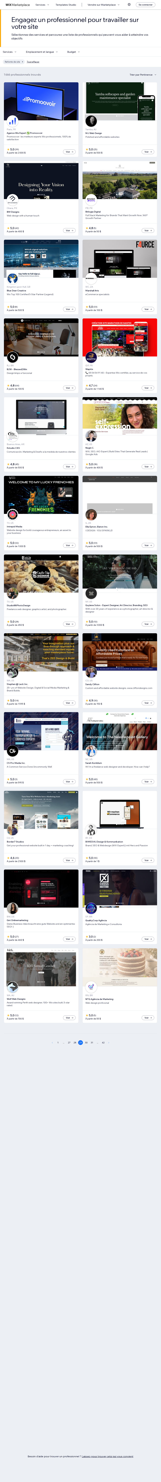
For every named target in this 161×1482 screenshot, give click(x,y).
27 (69, 1042)
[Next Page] (108, 1042)
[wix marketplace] (18, 5)
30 (86, 1042)
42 (103, 1042)
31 (92, 1042)
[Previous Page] (52, 1042)
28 (75, 1042)
